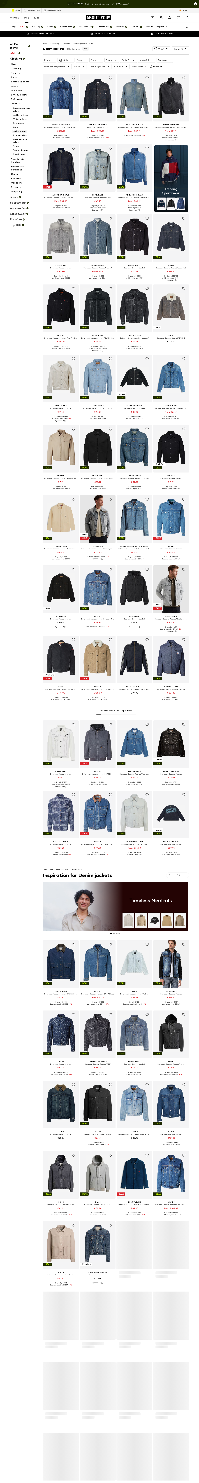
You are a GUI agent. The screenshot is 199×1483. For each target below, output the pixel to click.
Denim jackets (81, 43)
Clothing (55, 43)
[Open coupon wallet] (152, 18)
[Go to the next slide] (186, 875)
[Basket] (187, 18)
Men (26, 17)
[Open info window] (195, 3)
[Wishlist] (178, 18)
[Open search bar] (185, 27)
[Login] (161, 18)
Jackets (66, 43)
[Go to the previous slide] (169, 875)
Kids (36, 17)
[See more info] (60, 140)
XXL (93, 43)
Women (14, 17)
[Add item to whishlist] (74, 78)
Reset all (157, 66)
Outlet (17, 10)
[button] (161, 48)
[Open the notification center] (170, 17)
